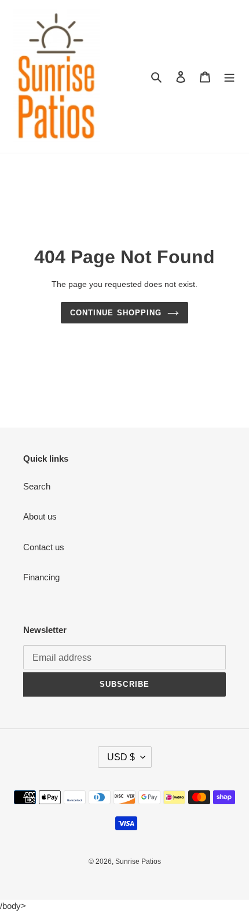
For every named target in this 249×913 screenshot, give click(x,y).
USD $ (121, 757)
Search (36, 486)
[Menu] (229, 76)
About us (40, 516)
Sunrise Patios (138, 861)
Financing (41, 577)
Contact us (43, 547)
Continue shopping (116, 312)
